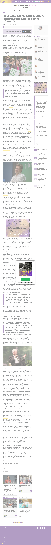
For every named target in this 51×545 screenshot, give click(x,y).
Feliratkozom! (25, 278)
